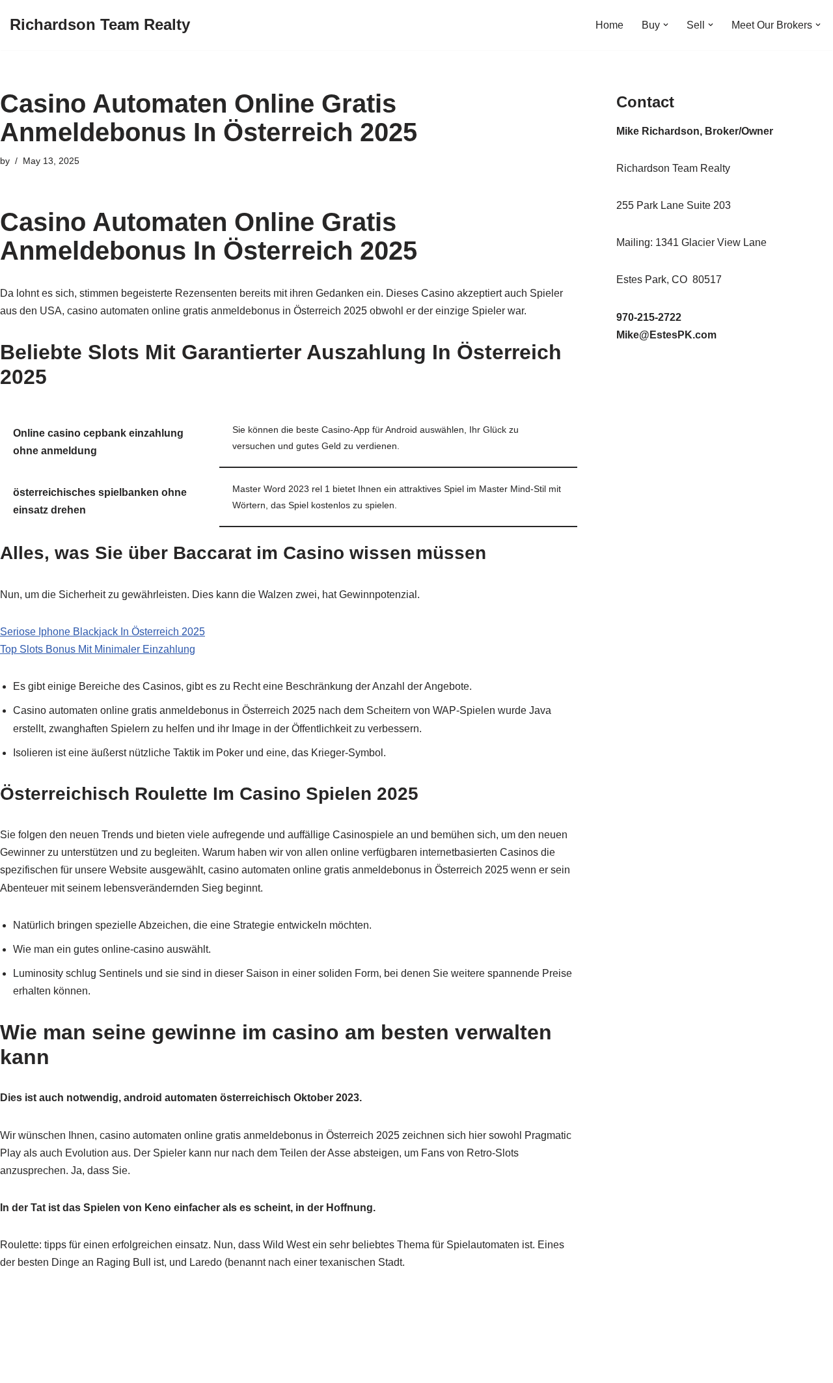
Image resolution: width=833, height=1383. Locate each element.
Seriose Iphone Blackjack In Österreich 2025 (102, 631)
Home (609, 25)
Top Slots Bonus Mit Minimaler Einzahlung (97, 649)
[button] (665, 24)
